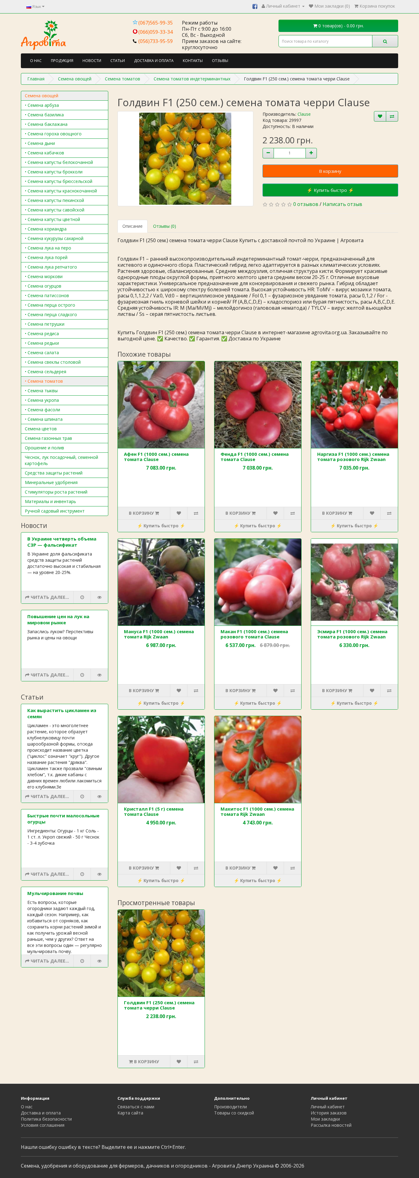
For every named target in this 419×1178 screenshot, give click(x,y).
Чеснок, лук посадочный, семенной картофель (61, 460)
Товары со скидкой (234, 1113)
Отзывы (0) (164, 226)
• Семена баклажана (46, 124)
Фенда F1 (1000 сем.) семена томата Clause (255, 456)
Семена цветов (41, 429)
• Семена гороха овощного (53, 134)
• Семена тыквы (41, 390)
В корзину (330, 171)
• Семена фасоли (42, 410)
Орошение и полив (44, 448)
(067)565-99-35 (155, 22)
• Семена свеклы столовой (53, 362)
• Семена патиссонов (47, 295)
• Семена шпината (44, 419)
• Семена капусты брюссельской (58, 181)
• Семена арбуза (42, 105)
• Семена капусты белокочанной (59, 162)
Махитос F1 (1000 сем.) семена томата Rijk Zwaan (257, 811)
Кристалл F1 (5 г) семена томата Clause (153, 811)
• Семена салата (42, 352)
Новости (92, 60)
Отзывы (220, 60)
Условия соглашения (42, 1125)
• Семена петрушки (44, 324)
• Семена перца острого (50, 305)
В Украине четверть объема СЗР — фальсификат (61, 542)
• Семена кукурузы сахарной (54, 238)
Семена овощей (41, 96)
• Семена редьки (42, 343)
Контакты (193, 60)
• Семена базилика (44, 115)
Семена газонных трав (48, 438)
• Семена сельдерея (45, 371)
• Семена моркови (44, 276)
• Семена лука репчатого (51, 267)
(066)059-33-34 (155, 32)
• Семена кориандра (46, 229)
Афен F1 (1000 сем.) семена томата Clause (156, 456)
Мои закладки (325, 1119)
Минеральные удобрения (51, 482)
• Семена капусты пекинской (54, 200)
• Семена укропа (42, 400)
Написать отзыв (342, 204)
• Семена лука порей (46, 257)
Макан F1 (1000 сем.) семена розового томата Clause (254, 634)
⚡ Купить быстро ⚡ (330, 190)
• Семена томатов (44, 381)
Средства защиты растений (54, 473)
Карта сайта (130, 1113)
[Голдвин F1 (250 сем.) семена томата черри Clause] (185, 158)
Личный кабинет (328, 1107)
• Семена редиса (42, 333)
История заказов (329, 1113)
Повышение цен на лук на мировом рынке (58, 619)
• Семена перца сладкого (51, 314)
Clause (304, 114)
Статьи (117, 60)
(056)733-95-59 (155, 41)
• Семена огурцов (43, 286)
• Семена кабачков (44, 153)
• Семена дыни (40, 143)
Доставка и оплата (154, 60)
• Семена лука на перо (48, 248)
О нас (36, 60)
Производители (230, 1107)
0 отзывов (305, 204)
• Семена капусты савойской (54, 210)
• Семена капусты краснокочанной (61, 191)
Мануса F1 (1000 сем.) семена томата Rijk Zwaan (159, 634)
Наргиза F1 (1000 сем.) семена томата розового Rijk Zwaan (353, 456)
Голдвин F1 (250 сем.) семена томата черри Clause (159, 1005)
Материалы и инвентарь (50, 501)
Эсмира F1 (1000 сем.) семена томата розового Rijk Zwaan (352, 634)
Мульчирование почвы (55, 893)
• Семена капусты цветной (52, 219)
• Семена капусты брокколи (54, 172)
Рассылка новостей (331, 1125)
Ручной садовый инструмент (55, 511)
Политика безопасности (46, 1119)
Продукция (62, 60)
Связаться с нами (135, 1107)
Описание (132, 226)
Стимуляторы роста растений (56, 492)
